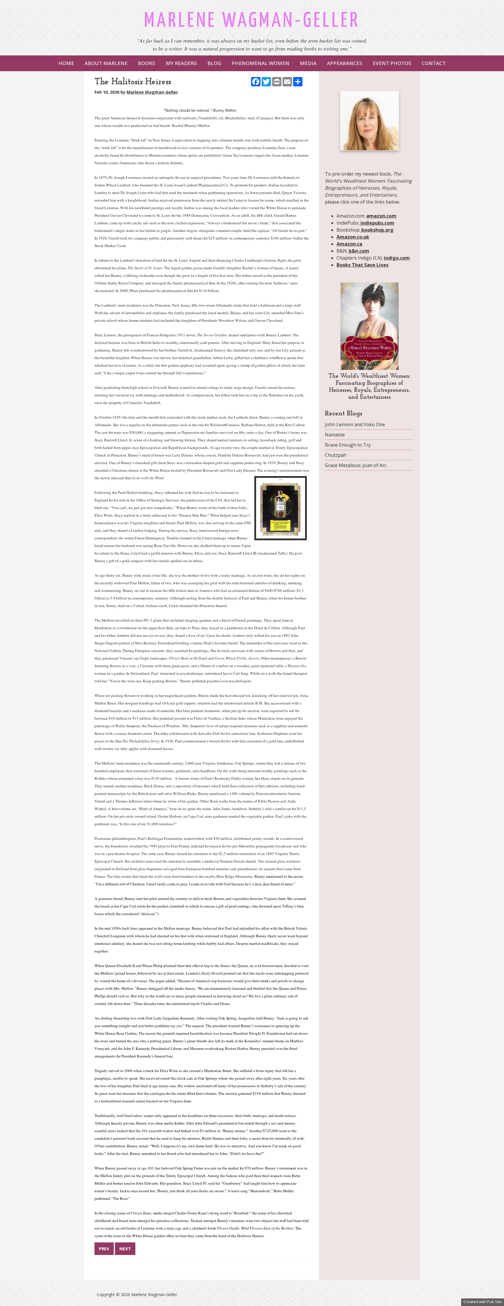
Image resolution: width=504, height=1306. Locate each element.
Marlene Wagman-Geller (252, 21)
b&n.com (358, 251)
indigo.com (397, 258)
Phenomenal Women (260, 63)
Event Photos (392, 63)
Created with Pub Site (482, 1301)
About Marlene (106, 63)
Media (308, 63)
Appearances (344, 63)
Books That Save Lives (362, 265)
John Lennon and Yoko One (355, 424)
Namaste (335, 434)
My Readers (181, 63)
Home (66, 63)
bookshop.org (376, 230)
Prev (104, 1248)
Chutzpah (335, 455)
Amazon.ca (349, 244)
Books (146, 63)
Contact (434, 63)
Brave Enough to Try (348, 445)
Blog (214, 63)
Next (125, 1248)
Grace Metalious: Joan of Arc (355, 465)
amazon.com (381, 216)
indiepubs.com (376, 223)
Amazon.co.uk (353, 237)
